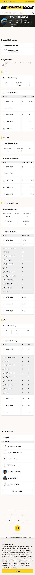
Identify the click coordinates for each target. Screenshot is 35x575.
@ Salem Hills (8, 264)
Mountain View (8, 280)
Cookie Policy (27, 515)
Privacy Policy (17, 515)
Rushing (4, 63)
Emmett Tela (13, 478)
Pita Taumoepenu (14, 472)
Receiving (10, 63)
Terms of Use (6, 515)
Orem (6, 268)
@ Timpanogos (8, 272)
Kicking (3, 65)
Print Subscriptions (29, 1)
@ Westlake (7, 288)
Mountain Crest (9, 248)
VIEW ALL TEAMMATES (17, 491)
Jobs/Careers (7, 523)
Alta (5, 292)
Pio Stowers (12, 465)
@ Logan (7, 260)
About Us (5, 520)
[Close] (33, 541)
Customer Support (26, 520)
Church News (12, 1)
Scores (20, 13)
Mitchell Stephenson (15, 452)
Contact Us (14, 520)
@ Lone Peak (8, 284)
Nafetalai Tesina (13, 484)
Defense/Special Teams (22, 63)
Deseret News (4, 1)
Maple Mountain (9, 276)
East (5, 252)
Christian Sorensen (14, 446)
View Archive (28, 523)
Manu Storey (13, 459)
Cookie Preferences (17, 517)
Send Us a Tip (18, 523)
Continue (17, 571)
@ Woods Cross (9, 256)
